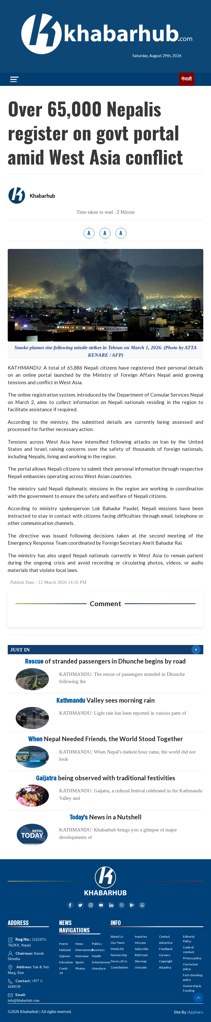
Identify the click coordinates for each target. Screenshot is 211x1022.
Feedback (165, 949)
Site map (140, 961)
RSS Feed (141, 955)
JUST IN (20, 649)
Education (63, 962)
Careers (164, 955)
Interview (79, 956)
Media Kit (117, 949)
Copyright (165, 961)
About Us (117, 936)
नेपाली (186, 79)
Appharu (195, 1011)
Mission (140, 943)
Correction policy (190, 966)
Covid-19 (63, 970)
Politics (96, 944)
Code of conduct (188, 949)
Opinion (63, 956)
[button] (198, 998)
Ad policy (165, 967)
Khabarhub (42, 196)
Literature (96, 968)
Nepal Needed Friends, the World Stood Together (105, 738)
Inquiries (141, 936)
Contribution (119, 967)
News (79, 944)
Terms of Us (119, 961)
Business (96, 950)
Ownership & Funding (192, 988)
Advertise (166, 943)
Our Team (118, 943)
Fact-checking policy (192, 977)
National (63, 950)
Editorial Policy (189, 939)
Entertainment (96, 962)
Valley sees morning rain (106, 700)
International (79, 950)
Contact (164, 936)
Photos (79, 968)
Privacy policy (192, 958)
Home (63, 944)
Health (96, 956)
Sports (79, 962)
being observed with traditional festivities (105, 778)
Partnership (119, 955)
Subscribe (141, 949)
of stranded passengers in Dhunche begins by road (105, 661)
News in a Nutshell (106, 817)
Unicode (141, 967)
